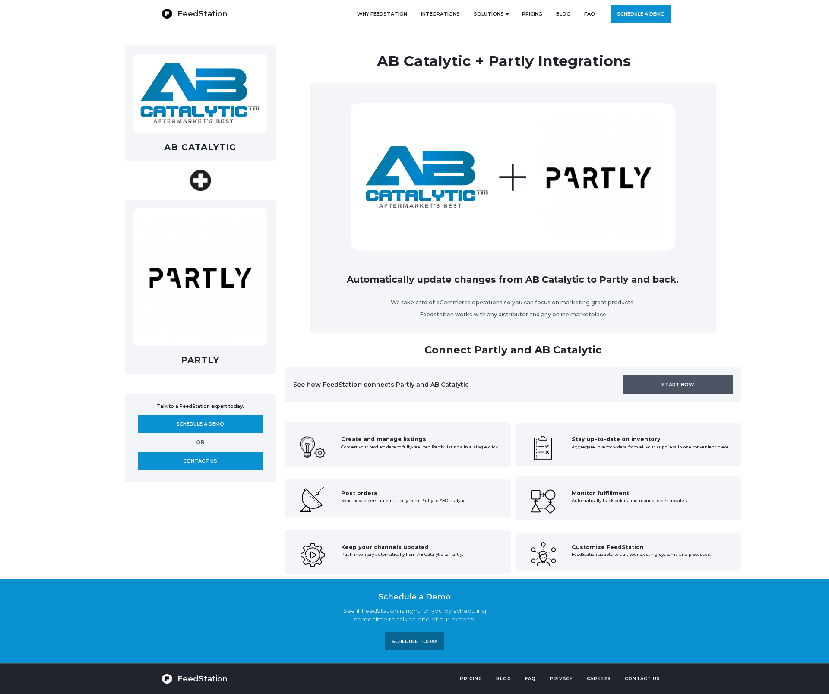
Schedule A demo (200, 424)
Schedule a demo (641, 14)
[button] (491, 14)
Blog (503, 678)
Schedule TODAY (414, 641)
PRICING (532, 14)
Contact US (642, 678)
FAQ (589, 14)
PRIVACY (561, 678)
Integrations (440, 14)
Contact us (200, 461)
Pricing (471, 678)
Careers (599, 678)
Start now (677, 385)
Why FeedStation (382, 14)
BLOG (563, 14)
